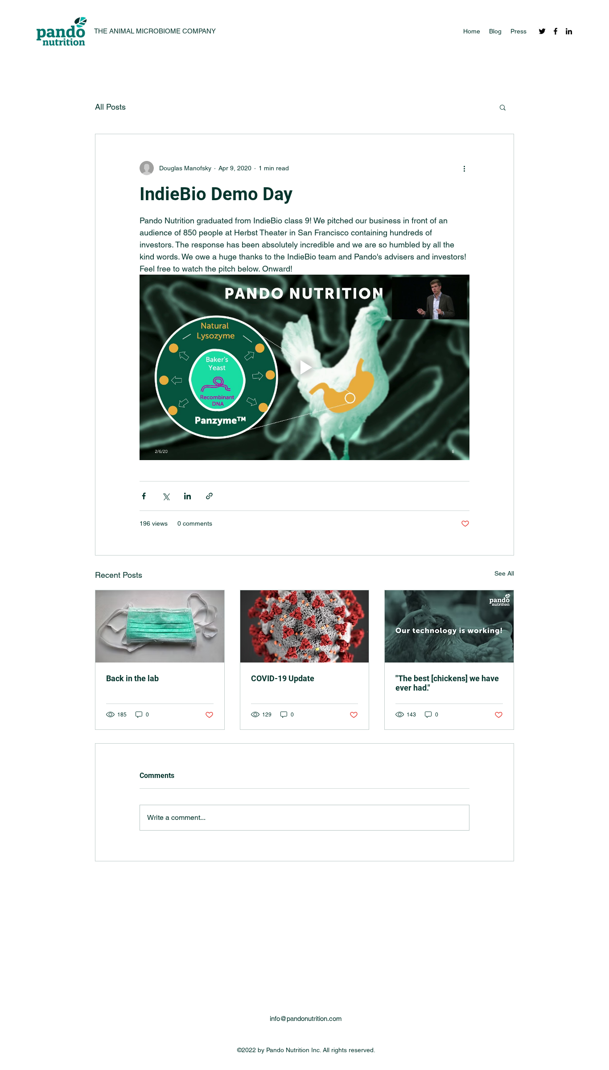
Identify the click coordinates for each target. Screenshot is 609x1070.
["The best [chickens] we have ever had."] (449, 626)
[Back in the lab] (159, 626)
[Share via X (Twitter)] (165, 496)
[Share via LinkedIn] (187, 496)
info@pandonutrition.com (306, 1018)
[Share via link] (209, 496)
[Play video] (304, 367)
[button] (502, 107)
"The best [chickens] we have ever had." (447, 683)
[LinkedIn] (568, 31)
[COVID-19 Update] (304, 626)
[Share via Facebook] (144, 496)
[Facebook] (555, 31)
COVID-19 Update (282, 678)
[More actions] (464, 168)
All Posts (110, 106)
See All (504, 573)
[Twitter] (542, 31)
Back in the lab (132, 678)
